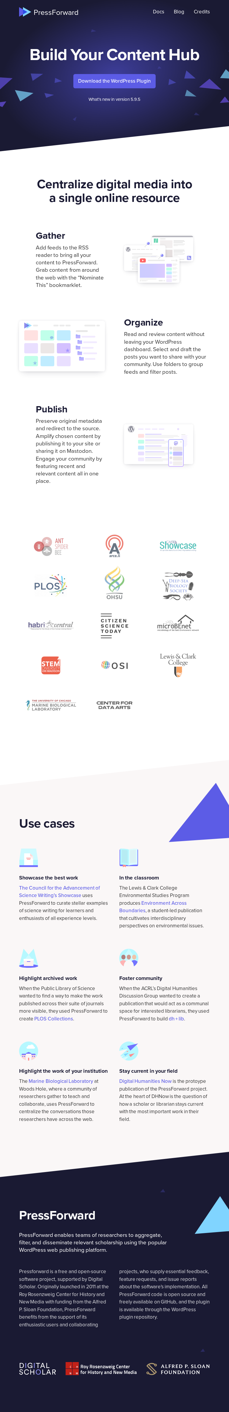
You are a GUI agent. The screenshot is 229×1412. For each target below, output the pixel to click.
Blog (179, 11)
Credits (202, 11)
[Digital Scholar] (37, 1369)
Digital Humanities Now (145, 1081)
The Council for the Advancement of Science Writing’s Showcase (59, 891)
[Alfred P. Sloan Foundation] (178, 1369)
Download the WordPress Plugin (114, 80)
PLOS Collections (53, 1018)
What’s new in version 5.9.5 (115, 99)
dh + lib (176, 1018)
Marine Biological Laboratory (61, 1081)
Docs (158, 11)
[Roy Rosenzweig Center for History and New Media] (101, 1368)
